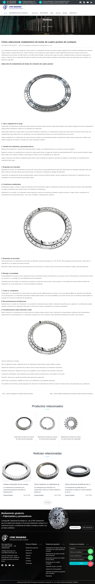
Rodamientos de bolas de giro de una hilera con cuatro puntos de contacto (55, 549)
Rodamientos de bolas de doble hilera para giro (55, 554)
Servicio (58, 13)
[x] (91, 2)
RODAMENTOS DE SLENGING (18, 13)
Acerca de (35, 13)
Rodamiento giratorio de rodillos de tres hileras (55, 558)
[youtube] (88, 2)
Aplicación (29, 553)
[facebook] (80, 2)
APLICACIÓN (44, 13)
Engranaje (49, 576)
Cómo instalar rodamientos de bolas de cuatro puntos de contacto (73, 393)
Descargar (29, 563)
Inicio (5, 13)
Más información (87, 527)
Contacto (28, 560)
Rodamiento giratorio (32, 547)
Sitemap (76, 582)
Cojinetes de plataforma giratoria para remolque (55, 572)
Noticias (65, 13)
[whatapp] (90, 551)
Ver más (47, 502)
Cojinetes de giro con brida (54, 566)
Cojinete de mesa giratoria (53, 569)
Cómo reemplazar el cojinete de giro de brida (19, 393)
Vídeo (52, 13)
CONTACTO (73, 13)
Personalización (75, 527)
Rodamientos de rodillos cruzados (53, 563)
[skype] (84, 2)
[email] (90, 564)
